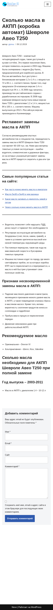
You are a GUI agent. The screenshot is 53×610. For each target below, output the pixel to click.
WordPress (36, 607)
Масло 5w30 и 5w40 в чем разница (22, 194)
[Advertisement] (26, 563)
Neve (14, 607)
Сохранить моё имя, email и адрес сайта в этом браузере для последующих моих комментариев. (25, 508)
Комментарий (12, 466)
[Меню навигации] (47, 4)
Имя (7, 432)
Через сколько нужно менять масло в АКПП (26, 207)
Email (8, 443)
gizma (11, 44)
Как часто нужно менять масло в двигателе (26, 189)
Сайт (7, 455)
